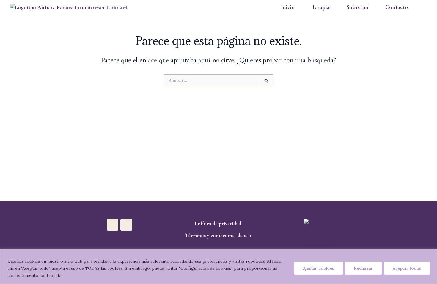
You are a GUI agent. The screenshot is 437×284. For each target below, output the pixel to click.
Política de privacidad (218, 223)
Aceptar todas (407, 268)
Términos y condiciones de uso (218, 235)
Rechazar (363, 268)
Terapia (320, 7)
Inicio (288, 7)
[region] (218, 266)
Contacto (396, 7)
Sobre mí (357, 7)
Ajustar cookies (318, 268)
